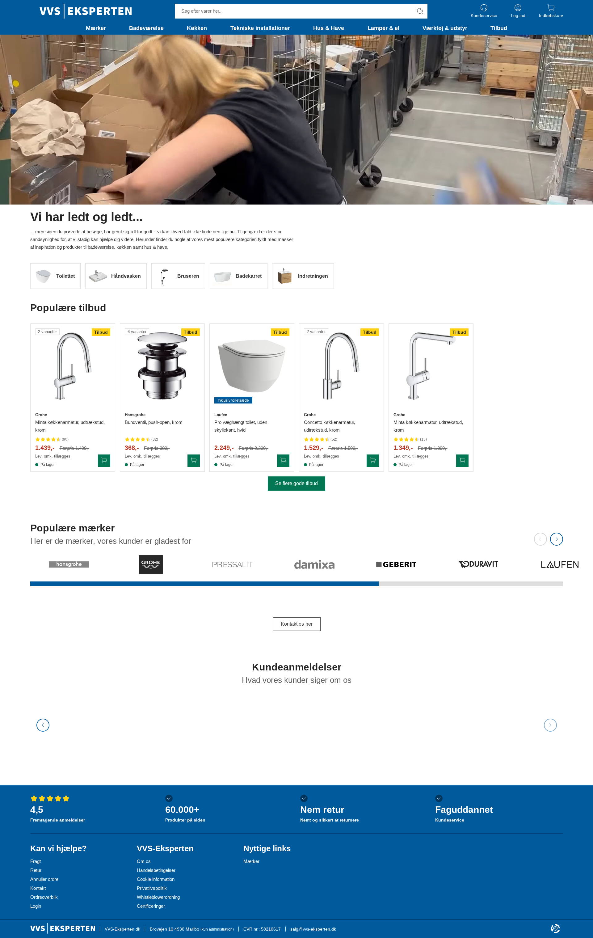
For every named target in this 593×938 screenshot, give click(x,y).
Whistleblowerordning (158, 897)
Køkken (197, 28)
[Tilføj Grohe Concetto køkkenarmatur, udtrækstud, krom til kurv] (373, 460)
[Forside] (86, 11)
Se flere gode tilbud (296, 483)
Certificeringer (151, 906)
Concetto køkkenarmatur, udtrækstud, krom (329, 426)
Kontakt (38, 888)
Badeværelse (146, 28)
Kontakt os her (297, 624)
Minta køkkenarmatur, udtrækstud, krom (70, 426)
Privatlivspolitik (152, 888)
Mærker (96, 28)
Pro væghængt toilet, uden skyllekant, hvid (240, 426)
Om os (144, 861)
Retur (35, 870)
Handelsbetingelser (156, 870)
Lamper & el (383, 28)
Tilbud (498, 28)
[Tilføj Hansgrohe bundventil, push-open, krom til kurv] (193, 460)
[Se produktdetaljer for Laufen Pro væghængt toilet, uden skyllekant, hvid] (252, 366)
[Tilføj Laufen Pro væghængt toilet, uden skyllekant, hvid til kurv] (283, 460)
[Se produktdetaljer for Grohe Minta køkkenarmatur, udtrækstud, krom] (73, 366)
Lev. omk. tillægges (52, 456)
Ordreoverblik (44, 897)
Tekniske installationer (260, 28)
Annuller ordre (44, 879)
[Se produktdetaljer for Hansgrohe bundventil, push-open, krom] (162, 366)
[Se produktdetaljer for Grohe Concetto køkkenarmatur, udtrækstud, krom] (341, 366)
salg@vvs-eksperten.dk (313, 929)
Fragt (35, 861)
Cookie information (156, 879)
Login (35, 906)
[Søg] (420, 11)
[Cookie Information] (555, 929)
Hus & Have (328, 28)
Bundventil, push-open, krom (154, 422)
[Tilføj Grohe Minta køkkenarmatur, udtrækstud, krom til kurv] (104, 460)
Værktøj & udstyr (445, 28)
